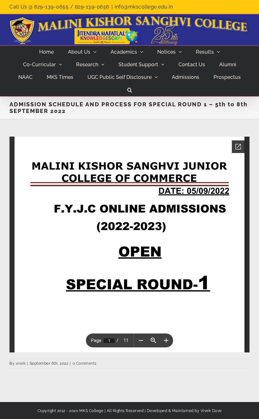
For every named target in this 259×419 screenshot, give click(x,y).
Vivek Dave (211, 411)
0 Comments (85, 363)
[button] (129, 90)
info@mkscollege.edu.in (144, 7)
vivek (21, 363)
